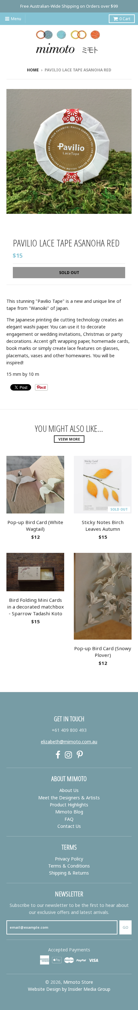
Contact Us (69, 826)
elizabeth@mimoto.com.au (69, 742)
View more (69, 439)
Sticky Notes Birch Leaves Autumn (103, 525)
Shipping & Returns (69, 873)
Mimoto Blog (69, 812)
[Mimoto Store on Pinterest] (80, 755)
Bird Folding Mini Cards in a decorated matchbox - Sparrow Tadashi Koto (35, 607)
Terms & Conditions (69, 866)
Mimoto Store (78, 982)
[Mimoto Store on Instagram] (68, 755)
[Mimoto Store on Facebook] (58, 755)
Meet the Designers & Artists (69, 798)
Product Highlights (69, 805)
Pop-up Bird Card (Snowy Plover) (102, 651)
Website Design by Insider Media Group (69, 989)
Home (33, 70)
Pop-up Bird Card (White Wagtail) (35, 525)
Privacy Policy (69, 859)
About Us (69, 790)
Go (125, 927)
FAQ (69, 819)
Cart (124, 18)
